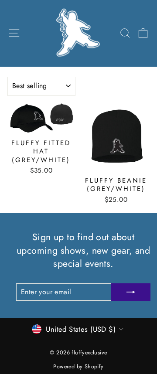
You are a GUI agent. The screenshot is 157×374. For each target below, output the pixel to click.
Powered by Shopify (78, 367)
